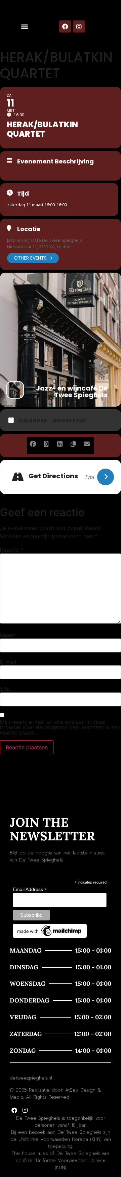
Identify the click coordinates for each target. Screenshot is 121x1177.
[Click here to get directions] (105, 477)
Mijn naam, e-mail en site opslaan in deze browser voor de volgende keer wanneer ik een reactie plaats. (60, 727)
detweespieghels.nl (31, 1078)
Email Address (30, 889)
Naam (7, 635)
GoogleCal (69, 421)
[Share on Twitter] (46, 443)
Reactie (11, 549)
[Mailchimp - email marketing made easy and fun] (50, 936)
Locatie (29, 229)
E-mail (8, 662)
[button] (24, 26)
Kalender (33, 421)
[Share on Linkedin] (60, 443)
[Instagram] (79, 26)
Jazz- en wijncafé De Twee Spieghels (44, 240)
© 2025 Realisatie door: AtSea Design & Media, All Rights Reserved (55, 1094)
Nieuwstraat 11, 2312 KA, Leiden (39, 247)
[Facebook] (65, 26)
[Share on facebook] (33, 443)
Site (5, 688)
